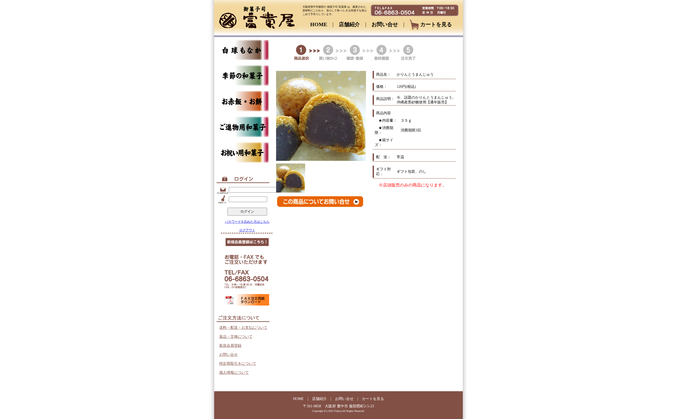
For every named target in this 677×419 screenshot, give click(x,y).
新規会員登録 (230, 346)
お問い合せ (385, 24)
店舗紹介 (349, 24)
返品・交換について (236, 337)
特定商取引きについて (237, 364)
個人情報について (234, 373)
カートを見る (436, 24)
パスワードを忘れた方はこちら (247, 222)
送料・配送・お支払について (243, 328)
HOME (318, 24)
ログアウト (247, 230)
